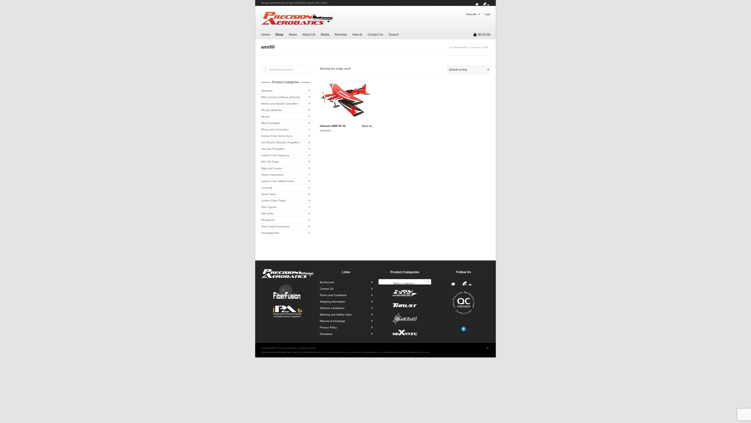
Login (487, 14)
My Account (327, 282)
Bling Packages (270, 123)
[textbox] (405, 283)
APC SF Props (270, 161)
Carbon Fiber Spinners (275, 155)
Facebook (478, 3)
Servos (265, 116)
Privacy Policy (328, 327)
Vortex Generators (272, 174)
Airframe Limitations (332, 308)
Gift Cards (267, 213)
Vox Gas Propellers (273, 148)
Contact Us (326, 288)
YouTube (484, 3)
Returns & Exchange (332, 321)
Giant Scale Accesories (275, 226)
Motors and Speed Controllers (279, 103)
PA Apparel (267, 219)
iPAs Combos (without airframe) (280, 97)
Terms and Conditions (333, 295)
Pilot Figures (269, 207)
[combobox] (404, 282)
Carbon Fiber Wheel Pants (277, 181)
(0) (484, 34)
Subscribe (471, 14)
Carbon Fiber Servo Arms (277, 135)
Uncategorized (270, 232)
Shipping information (332, 301)
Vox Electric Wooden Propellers (280, 142)
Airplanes (325, 130)
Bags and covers (271, 168)
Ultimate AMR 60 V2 (333, 125)
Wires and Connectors (275, 129)
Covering (266, 187)
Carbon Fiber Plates (273, 200)
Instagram (489, 3)
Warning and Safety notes (336, 314)
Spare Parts (268, 194)
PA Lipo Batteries (271, 110)
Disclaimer (326, 333)
